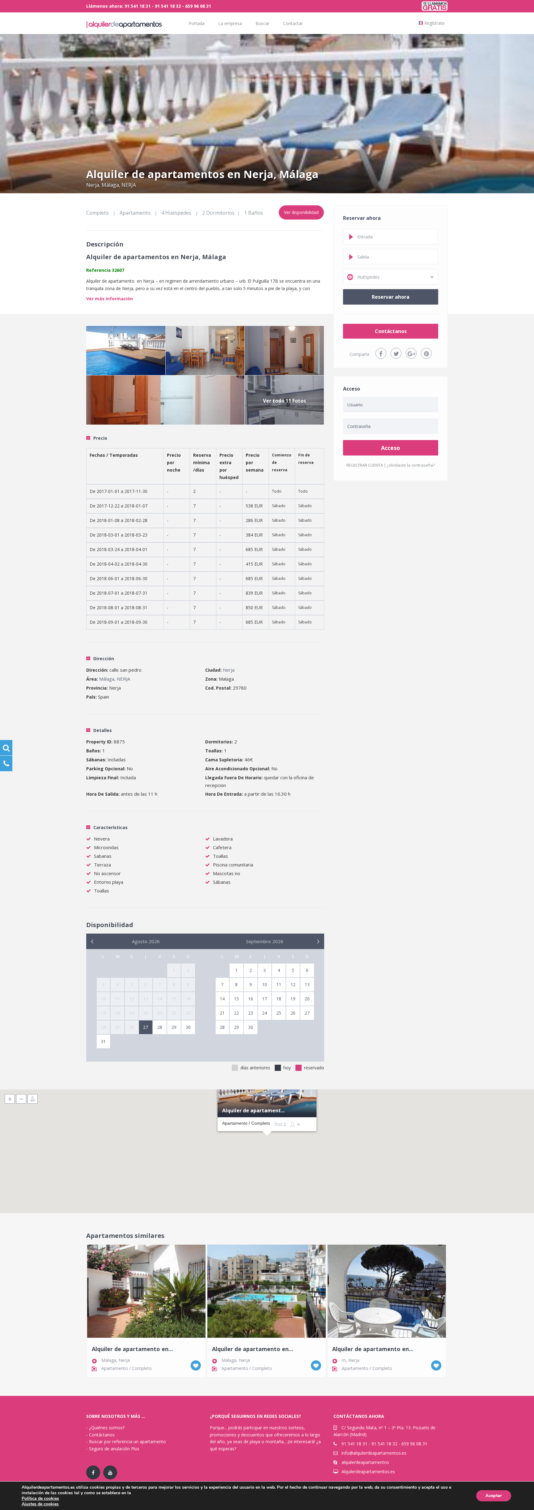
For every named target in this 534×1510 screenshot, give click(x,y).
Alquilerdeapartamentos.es (368, 1471)
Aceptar (493, 1496)
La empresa (230, 23)
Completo (97, 212)
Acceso (390, 447)
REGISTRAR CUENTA (364, 465)
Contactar (293, 23)
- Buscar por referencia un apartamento (126, 1441)
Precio (100, 438)
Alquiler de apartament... (253, 1111)
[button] (267, 1143)
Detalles (102, 730)
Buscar (262, 23)
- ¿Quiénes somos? (105, 1428)
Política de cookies (40, 1498)
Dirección (103, 658)
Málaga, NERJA (119, 185)
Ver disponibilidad (301, 212)
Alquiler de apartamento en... (132, 1349)
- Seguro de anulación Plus (112, 1449)
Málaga (108, 1360)
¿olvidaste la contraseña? (411, 465)
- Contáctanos (100, 1435)
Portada (197, 23)
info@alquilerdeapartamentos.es (373, 1453)
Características (110, 827)
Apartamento (135, 212)
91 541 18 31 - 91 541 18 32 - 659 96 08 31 (384, 1444)
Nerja (92, 185)
